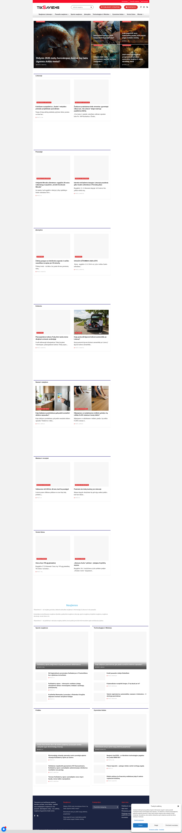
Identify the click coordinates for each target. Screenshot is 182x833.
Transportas (98, 21)
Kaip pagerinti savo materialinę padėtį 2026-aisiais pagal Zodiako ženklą (134, 35)
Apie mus (125, 808)
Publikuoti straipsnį (111, 7)
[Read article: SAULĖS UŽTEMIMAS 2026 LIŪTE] (91, 246)
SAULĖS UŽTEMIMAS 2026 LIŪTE (86, 261)
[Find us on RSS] (147, 7)
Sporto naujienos (76, 14)
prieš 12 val (39, 117)
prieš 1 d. (39, 497)
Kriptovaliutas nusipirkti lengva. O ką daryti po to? (123, 683)
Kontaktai (132, 7)
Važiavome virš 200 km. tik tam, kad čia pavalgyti (52, 489)
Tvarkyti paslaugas (139, 820)
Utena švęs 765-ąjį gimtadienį (46, 563)
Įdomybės (87, 14)
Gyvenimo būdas (118, 14)
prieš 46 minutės (99, 41)
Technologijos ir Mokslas (101, 14)
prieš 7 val (39, 571)
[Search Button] (92, 7)
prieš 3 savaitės (79, 193)
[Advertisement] (72, 135)
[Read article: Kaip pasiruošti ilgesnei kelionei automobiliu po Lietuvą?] (91, 322)
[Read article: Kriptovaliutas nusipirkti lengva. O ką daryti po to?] (99, 687)
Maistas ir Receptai (43, 484)
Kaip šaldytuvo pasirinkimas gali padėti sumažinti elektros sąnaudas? (118, 664)
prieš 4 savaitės (79, 347)
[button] (178, 806)
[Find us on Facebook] (140, 7)
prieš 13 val (41, 667)
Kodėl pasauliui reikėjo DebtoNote (118, 673)
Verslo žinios (131, 14)
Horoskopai (125, 1)
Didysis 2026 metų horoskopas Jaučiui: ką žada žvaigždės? (104, 59)
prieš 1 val (126, 41)
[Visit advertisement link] (131, 101)
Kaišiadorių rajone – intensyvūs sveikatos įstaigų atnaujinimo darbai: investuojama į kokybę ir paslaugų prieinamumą (66, 685)
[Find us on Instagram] (144, 7)
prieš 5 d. (77, 497)
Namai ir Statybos (43, 408)
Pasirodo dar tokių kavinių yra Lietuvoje (87, 489)
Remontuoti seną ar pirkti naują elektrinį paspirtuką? (112, 747)
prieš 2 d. (40, 749)
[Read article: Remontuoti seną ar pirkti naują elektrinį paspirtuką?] (120, 733)
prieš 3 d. (39, 195)
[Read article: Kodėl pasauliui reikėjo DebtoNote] (99, 676)
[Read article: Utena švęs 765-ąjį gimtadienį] (53, 548)
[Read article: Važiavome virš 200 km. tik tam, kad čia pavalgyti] (53, 474)
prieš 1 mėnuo (40, 423)
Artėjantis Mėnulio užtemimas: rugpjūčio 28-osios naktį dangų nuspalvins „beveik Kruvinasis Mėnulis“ (53, 185)
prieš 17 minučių (41, 64)
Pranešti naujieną (134, 1)
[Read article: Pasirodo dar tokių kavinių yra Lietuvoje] (91, 474)
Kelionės (40, 332)
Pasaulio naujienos (61, 14)
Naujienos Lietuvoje (45, 14)
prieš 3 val (126, 64)
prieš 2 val (97, 64)
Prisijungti (145, 1)
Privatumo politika (127, 811)
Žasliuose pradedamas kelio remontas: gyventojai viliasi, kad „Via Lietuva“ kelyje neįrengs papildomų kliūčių (91, 109)
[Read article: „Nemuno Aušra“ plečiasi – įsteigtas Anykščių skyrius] (91, 548)
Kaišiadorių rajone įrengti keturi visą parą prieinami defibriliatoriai (59, 664)
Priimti (140, 825)
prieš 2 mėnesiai (112, 675)
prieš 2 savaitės (41, 271)
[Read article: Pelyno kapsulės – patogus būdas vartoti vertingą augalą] (99, 769)
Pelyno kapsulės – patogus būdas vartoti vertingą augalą (125, 766)
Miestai (139, 14)
